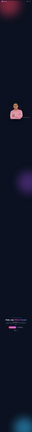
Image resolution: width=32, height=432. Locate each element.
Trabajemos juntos (12, 327)
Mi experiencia (20, 327)
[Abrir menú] (29, 1)
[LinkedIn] (15, 330)
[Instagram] (17, 330)
